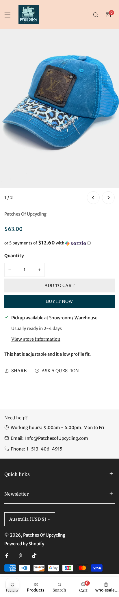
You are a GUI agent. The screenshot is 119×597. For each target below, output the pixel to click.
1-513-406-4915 (44, 449)
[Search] (95, 14)
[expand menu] (7, 14)
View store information (35, 339)
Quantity (14, 255)
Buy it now (59, 301)
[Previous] (93, 197)
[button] (108, 14)
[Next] (108, 197)
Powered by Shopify (24, 543)
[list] (59, 117)
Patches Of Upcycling (25, 214)
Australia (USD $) (27, 519)
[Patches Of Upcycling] (28, 14)
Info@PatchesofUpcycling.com (56, 438)
